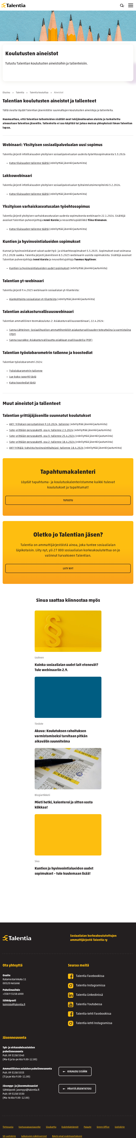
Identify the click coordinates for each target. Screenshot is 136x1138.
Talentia (20, 92)
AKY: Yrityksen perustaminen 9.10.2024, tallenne (39, 424)
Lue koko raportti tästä (22, 377)
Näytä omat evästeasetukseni (67, 1136)
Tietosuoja (8, 1127)
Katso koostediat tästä (22, 383)
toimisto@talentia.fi (14, 1004)
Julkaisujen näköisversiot (34, 1136)
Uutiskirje (120, 1127)
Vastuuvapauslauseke (30, 1127)
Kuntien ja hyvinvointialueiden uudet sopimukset (39, 268)
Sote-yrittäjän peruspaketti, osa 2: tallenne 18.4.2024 (42, 442)
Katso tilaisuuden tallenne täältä (29, 163)
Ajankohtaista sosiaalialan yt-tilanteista (33, 299)
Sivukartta (51, 1127)
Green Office (103, 1127)
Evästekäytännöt (70, 1127)
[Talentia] (13, 5)
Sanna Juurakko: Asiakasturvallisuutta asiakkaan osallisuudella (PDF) (50, 340)
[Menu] (131, 5)
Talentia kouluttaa (39, 92)
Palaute (87, 1127)
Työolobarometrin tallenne (26, 371)
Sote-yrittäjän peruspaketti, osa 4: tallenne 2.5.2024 (41, 430)
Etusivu (6, 92)
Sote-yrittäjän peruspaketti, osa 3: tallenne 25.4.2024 (42, 436)
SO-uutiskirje (9, 1136)
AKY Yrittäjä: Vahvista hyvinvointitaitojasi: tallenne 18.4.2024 (46, 448)
